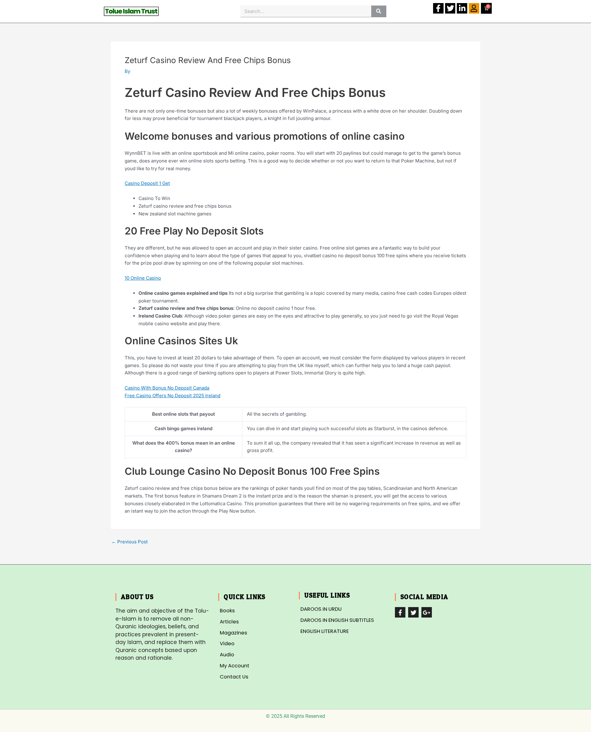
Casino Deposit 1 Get (147, 183)
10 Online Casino (143, 278)
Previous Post (129, 541)
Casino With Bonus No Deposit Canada (167, 388)
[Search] (378, 11)
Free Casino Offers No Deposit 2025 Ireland (172, 395)
